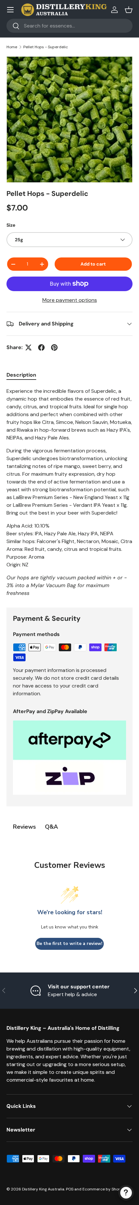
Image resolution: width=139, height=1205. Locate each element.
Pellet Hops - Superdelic (45, 47)
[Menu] (10, 10)
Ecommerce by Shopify (103, 1189)
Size (10, 225)
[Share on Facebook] (41, 347)
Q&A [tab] (51, 827)
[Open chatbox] (126, 1192)
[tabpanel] (69, 492)
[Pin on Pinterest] (54, 347)
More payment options (69, 300)
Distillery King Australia (43, 1189)
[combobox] (69, 26)
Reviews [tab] (24, 827)
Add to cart (93, 264)
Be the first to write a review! (69, 943)
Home (11, 47)
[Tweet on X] (28, 347)
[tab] (21, 375)
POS (69, 1189)
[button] (129, 10)
